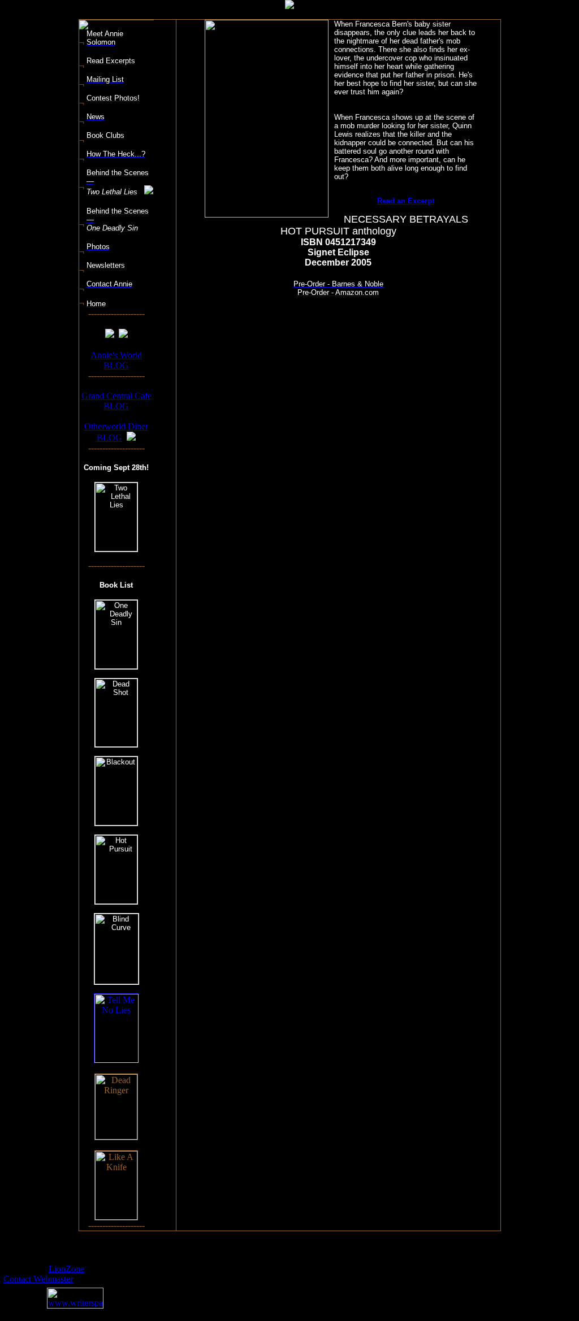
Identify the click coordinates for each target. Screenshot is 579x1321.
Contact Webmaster (38, 1279)
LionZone (66, 1269)
